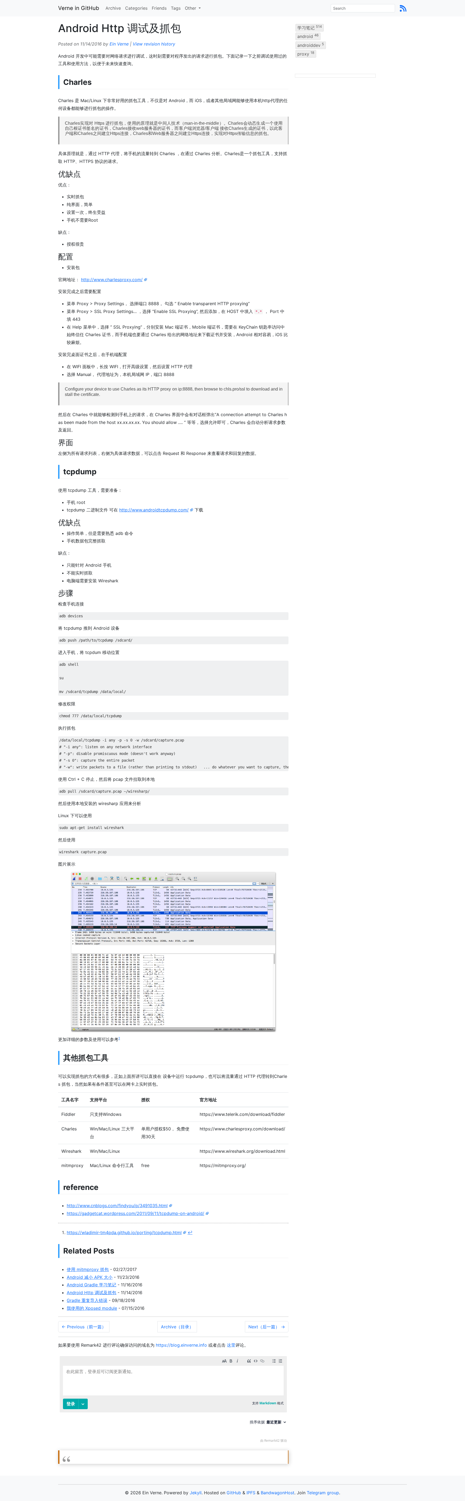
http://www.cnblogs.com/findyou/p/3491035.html (117, 1205)
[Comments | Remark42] (173, 1400)
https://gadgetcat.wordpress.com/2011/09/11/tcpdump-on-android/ (135, 1213)
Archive (113, 8)
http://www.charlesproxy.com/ (112, 279)
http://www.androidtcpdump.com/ (154, 510)
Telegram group (323, 1492)
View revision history (154, 44)
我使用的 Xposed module (92, 1308)
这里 (231, 1345)
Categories (136, 8)
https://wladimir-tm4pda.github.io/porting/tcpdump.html (124, 1232)
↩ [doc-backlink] (190, 1232)
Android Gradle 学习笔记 (91, 1284)
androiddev (310, 45)
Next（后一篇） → (266, 1326)
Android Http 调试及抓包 (91, 1292)
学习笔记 (309, 27)
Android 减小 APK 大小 (89, 1277)
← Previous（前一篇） (84, 1326)
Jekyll (196, 1492)
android (308, 36)
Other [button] (191, 8)
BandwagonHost (277, 1492)
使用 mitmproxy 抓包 (88, 1269)
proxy (305, 54)
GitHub (234, 1492)
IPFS (250, 1492)
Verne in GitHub (78, 8)
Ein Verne (119, 44)
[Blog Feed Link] (403, 8)
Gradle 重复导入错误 (87, 1300)
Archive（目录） (177, 1326)
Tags (176, 8)
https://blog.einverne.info (181, 1345)
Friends (159, 8)
